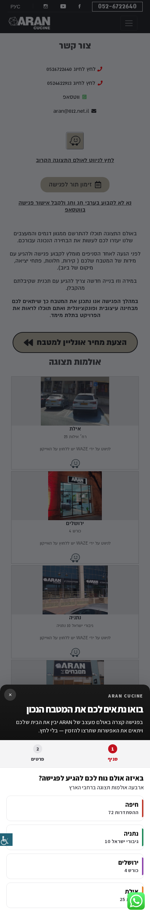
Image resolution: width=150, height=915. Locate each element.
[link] (6, 839)
